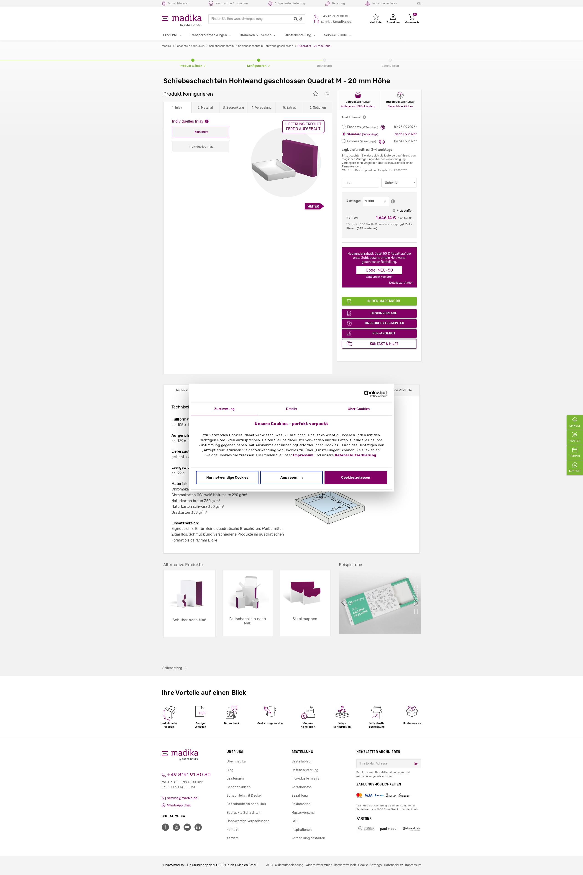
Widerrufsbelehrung (289, 865)
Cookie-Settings (370, 865)
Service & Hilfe (335, 35)
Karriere (233, 838)
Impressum (303, 455)
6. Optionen (317, 108)
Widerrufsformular (319, 865)
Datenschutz (393, 865)
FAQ (294, 821)
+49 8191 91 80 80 (188, 775)
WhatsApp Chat (178, 805)
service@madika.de (181, 798)
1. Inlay (177, 108)
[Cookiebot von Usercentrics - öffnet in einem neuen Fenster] (367, 393)
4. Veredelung (261, 108)
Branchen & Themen (255, 35)
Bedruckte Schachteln (244, 813)
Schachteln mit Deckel (244, 796)
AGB (269, 865)
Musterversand (303, 813)
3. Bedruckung (233, 108)
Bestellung (302, 752)
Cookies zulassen (355, 478)
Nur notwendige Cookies (227, 478)
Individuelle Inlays (305, 778)
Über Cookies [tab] (359, 409)
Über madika (236, 761)
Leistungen (235, 778)
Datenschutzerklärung (355, 455)
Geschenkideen (239, 787)
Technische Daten (189, 390)
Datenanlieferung (305, 770)
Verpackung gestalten (308, 838)
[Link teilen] (327, 94)
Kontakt (232, 830)
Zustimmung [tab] (224, 409)
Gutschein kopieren (379, 276)
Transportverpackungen (208, 35)
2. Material (205, 108)
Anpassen (288, 478)
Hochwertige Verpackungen (248, 821)
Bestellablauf (302, 761)
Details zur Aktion (401, 282)
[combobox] (399, 182)
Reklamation (301, 804)
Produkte (170, 35)
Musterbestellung (297, 35)
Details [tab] (291, 409)
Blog (230, 770)
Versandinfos (302, 787)
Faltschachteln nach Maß (246, 804)
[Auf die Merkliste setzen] (316, 94)
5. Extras (289, 108)
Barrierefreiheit (345, 865)
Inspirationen (302, 830)
